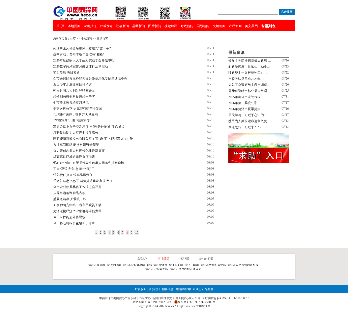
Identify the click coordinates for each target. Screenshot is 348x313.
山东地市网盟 (206, 258)
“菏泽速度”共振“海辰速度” (72, 120)
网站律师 (181, 289)
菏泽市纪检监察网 (134, 265)
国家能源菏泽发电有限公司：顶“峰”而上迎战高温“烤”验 (93, 138)
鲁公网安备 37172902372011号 (196, 302)
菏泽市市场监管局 (157, 269)
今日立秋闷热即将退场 (69, 217)
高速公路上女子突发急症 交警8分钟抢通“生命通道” (89, 126)
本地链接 (163, 258)
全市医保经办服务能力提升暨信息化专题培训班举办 (90, 78)
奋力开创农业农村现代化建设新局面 (79, 150)
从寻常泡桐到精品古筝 (69, 193)
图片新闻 (154, 26)
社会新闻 (122, 26)
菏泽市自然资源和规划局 (243, 265)
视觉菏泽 (170, 26)
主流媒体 (142, 258)
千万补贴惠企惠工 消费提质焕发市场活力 (82, 181)
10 (136, 232)
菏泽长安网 (177, 265)
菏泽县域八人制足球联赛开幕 (74, 90)
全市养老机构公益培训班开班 (74, 223)
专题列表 (268, 26)
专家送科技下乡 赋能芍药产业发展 (77, 108)
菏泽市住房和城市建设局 (186, 269)
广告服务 (140, 289)
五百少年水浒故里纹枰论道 (72, 84)
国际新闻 (203, 26)
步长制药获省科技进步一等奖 (74, 96)
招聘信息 (167, 289)
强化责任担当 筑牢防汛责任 (73, 175)
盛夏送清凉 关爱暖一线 (69, 199)
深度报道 (90, 26)
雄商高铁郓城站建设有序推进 (74, 157)
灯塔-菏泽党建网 (158, 265)
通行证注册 (194, 289)
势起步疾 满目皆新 (66, 72)
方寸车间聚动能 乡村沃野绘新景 (76, 144)
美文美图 (251, 26)
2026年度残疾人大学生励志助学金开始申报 (83, 60)
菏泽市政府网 (97, 265)
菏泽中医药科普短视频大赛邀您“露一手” (82, 48)
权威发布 (106, 26)
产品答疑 (207, 289)
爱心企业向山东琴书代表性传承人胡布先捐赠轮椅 (88, 163)
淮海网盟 (185, 258)
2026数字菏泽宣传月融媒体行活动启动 (80, 66)
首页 (73, 38)
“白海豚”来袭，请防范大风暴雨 (75, 114)
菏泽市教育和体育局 (213, 265)
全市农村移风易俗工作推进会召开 (77, 187)
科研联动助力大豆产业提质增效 (75, 132)
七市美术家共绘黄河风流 (71, 102)
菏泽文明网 (114, 265)
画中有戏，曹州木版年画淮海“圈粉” (78, 54)
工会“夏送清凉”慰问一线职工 (74, 169)
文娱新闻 (219, 26)
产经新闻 (235, 26)
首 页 (60, 26)
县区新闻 (138, 26)
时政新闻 (186, 26)
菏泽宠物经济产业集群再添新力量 (77, 211)
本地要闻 (74, 26)
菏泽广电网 (192, 265)
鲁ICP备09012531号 (160, 302)
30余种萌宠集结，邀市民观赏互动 (77, 205)
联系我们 (154, 289)
